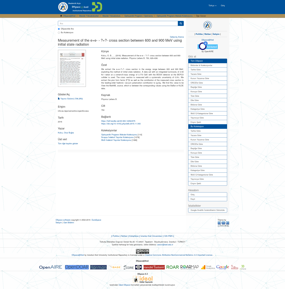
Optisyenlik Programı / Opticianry (138, 15)
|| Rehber (123, 236)
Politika (199, 34)
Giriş (193, 194)
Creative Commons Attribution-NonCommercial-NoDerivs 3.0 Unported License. (179, 254)
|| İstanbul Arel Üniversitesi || (151, 236)
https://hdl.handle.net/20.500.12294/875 (118, 120)
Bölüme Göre (196, 104)
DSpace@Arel (69, 15)
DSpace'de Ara (67, 28)
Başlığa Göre (196, 87)
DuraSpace (96, 219)
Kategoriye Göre (198, 108)
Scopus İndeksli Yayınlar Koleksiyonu (117, 137)
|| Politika (115, 236)
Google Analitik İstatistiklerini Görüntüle (208, 210)
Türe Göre (195, 95)
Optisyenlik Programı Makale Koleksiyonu (175, 15)
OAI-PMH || (169, 236)
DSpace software (63, 219)
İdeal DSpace (124, 284)
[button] (212, 5)
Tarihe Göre (196, 69)
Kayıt (193, 199)
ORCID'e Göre (197, 82)
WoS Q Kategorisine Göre (202, 113)
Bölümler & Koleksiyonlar (201, 65)
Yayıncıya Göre (197, 117)
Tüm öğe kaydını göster (68, 143)
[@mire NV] (223, 224)
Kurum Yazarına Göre (200, 78)
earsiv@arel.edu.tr (165, 244)
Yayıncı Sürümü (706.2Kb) (71, 98)
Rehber (207, 34)
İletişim (216, 34)
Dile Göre (195, 100)
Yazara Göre (196, 74)
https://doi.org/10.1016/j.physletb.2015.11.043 (121, 123)
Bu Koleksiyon (67, 32)
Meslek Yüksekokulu (112, 15)
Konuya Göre (196, 91)
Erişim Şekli (196, 122)
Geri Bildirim (69, 222)
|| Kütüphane (132, 236)
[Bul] (181, 23)
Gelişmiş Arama (177, 36)
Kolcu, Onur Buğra (66, 132)
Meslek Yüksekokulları (89, 15)
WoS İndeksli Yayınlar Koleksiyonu (116, 140)
